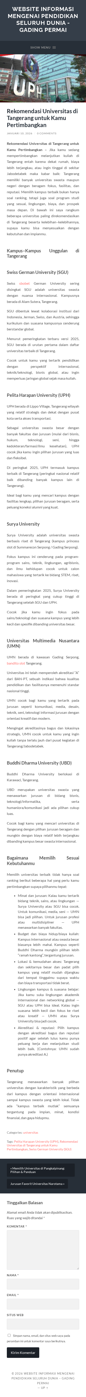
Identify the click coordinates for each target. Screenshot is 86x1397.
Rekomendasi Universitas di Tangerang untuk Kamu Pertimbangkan (42, 1145)
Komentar (17, 1226)
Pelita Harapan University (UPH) (36, 1141)
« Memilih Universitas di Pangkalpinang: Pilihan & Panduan (37, 1170)
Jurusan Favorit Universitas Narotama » (37, 1184)
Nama (13, 1275)
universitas (30, 1132)
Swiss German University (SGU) (50, 1149)
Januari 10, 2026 (19, 133)
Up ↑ (45, 1388)
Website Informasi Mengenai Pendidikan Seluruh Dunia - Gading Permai (43, 19)
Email (13, 1295)
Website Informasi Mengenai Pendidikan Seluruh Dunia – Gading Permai (43, 1378)
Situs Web (15, 1315)
